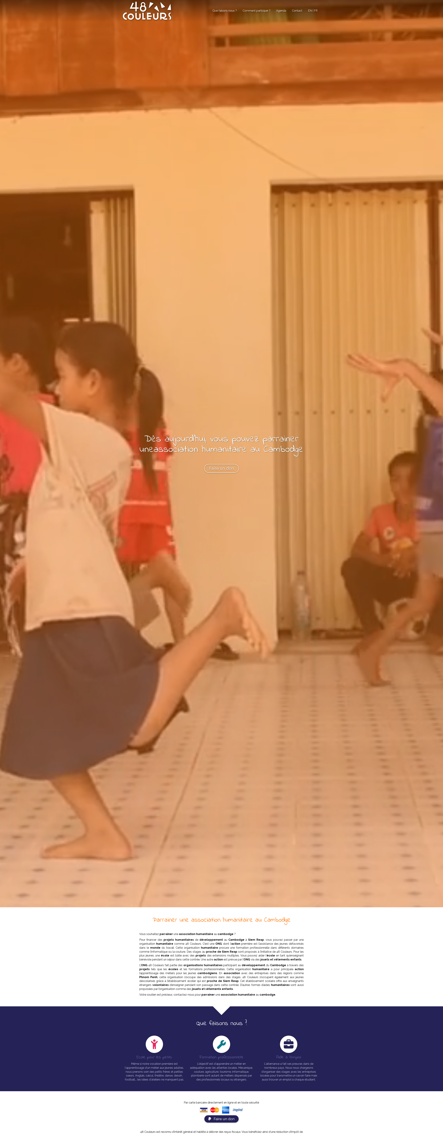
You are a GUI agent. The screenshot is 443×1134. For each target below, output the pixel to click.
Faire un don (224, 1119)
